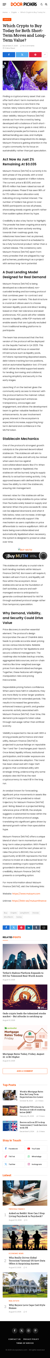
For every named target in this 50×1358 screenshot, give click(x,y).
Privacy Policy (31, 1339)
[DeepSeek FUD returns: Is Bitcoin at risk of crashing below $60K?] (10, 1110)
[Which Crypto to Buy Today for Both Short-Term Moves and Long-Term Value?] (25, 75)
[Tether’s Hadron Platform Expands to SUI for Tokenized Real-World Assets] (25, 956)
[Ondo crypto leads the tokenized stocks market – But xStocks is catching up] (25, 997)
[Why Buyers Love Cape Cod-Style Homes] (25, 1285)
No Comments (28, 46)
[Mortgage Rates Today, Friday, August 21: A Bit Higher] (25, 1037)
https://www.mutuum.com (26, 893)
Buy (5, 913)
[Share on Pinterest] (35, 54)
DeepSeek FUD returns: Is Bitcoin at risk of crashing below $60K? (32, 1110)
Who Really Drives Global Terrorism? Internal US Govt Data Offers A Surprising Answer (27, 1260)
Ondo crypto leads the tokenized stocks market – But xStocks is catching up (24, 1015)
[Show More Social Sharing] (44, 54)
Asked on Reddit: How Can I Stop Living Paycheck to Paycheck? (27, 1215)
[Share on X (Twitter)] (22, 54)
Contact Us (14, 1339)
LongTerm (24, 913)
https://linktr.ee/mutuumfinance (29, 900)
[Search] (46, 4)
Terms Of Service (25, 1343)
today (19, 917)
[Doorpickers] (24, 4)
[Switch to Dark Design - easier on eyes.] (41, 4)
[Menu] (4, 4)
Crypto (7, 19)
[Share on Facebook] (9, 54)
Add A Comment (25, 1071)
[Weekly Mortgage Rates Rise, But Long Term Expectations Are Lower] (10, 1095)
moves (36, 913)
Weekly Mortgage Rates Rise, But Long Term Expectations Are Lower (31, 1094)
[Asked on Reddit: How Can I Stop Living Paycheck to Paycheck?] (25, 1193)
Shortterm (8, 917)
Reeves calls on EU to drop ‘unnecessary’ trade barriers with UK (33, 1125)
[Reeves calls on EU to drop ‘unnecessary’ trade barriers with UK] (10, 1126)
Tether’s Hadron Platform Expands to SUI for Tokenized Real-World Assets (23, 974)
